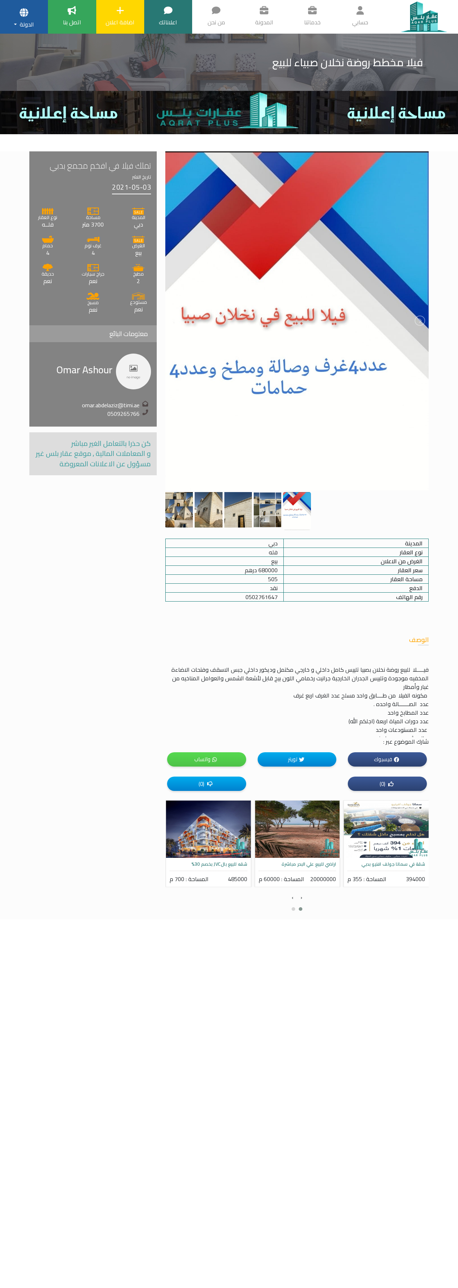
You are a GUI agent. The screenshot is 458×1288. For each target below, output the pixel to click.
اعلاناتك (168, 22)
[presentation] (301, 897)
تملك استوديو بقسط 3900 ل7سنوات (210, 864)
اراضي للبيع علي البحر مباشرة (397, 864)
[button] (300, 909)
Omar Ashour (84, 369)
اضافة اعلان (120, 22)
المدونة (264, 22)
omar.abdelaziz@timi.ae (111, 405)
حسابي (360, 22)
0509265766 (123, 413)
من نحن (216, 22)
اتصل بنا (72, 22)
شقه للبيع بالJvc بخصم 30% (308, 864)
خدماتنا (312, 22)
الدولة (26, 24)
